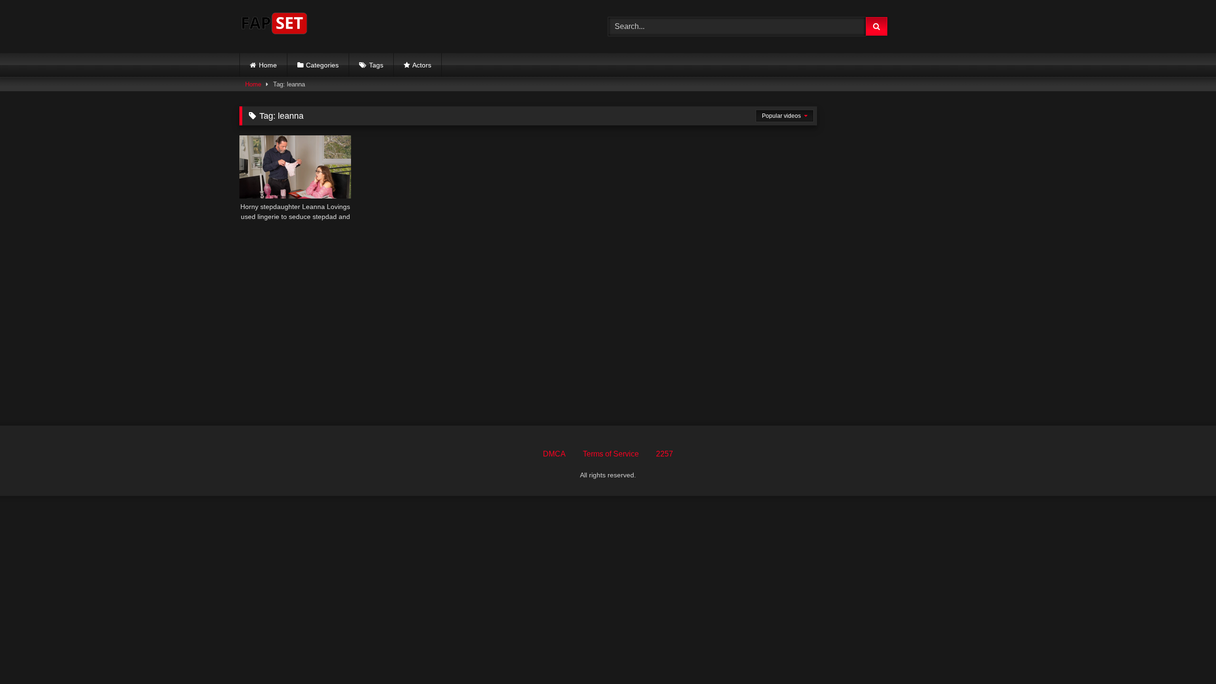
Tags (376, 65)
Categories (322, 65)
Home (268, 65)
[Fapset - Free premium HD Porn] (274, 24)
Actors (421, 65)
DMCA (554, 454)
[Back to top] (1186, 655)
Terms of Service (611, 454)
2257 (664, 454)
